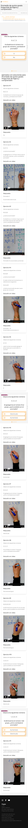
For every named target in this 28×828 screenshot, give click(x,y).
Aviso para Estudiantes (8, 819)
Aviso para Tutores (6, 817)
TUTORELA (5, 1)
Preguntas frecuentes (8, 810)
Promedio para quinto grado (9, 17)
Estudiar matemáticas (10, 16)
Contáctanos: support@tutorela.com (12, 820)
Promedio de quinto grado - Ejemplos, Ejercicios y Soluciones (14, 18)
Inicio (3, 16)
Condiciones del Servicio (8, 814)
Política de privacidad (7, 815)
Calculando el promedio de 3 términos (10, 12)
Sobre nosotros (6, 807)
